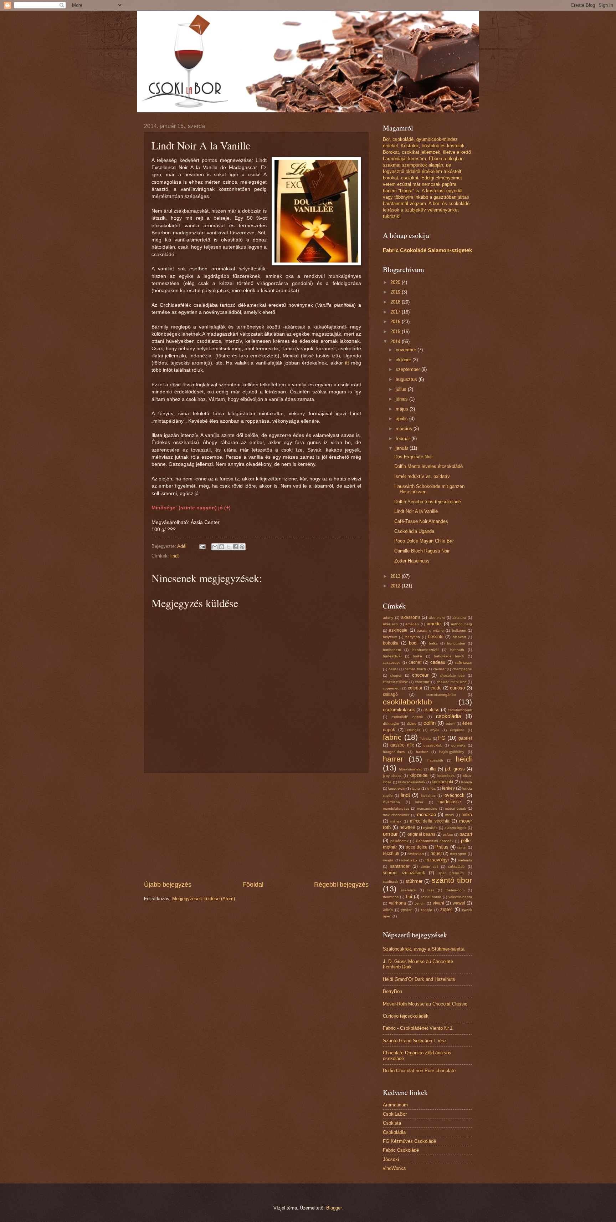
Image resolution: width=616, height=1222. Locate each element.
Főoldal (252, 884)
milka (467, 815)
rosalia (388, 860)
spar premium (451, 873)
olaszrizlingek (455, 828)
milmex (395, 821)
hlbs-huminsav (410, 769)
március (405, 428)
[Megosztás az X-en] (228, 546)
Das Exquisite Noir (413, 456)
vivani (438, 903)
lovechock (453, 795)
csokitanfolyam (460, 710)
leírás (431, 788)
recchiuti (391, 853)
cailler (393, 669)
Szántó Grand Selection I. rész (415, 1040)
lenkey (448, 788)
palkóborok (399, 841)
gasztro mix (402, 745)
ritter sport (458, 854)
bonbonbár (456, 643)
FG (442, 738)
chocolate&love (395, 682)
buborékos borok (449, 656)
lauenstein (396, 788)
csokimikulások (399, 709)
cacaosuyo (392, 663)
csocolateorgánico (441, 695)
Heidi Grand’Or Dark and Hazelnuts (419, 979)
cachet (415, 662)
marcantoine (427, 808)
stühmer (414, 881)
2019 (396, 292)
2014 (396, 341)
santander (400, 866)
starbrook (390, 882)
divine (411, 723)
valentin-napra (460, 897)
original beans (421, 834)
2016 (396, 321)
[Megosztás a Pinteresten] (242, 546)
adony (388, 618)
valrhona (397, 903)
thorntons (391, 897)
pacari (466, 834)
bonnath (457, 650)
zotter (446, 909)
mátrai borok (455, 808)
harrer (393, 759)
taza (431, 890)
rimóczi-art (415, 854)
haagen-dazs (394, 752)
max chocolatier (396, 815)
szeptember (408, 369)
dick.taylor (391, 723)
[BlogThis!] (221, 546)
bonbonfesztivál (425, 650)
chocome (422, 682)
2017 (396, 312)
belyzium (390, 637)
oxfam (448, 834)
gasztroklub (432, 745)
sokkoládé (456, 867)
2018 (396, 302)
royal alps (409, 860)
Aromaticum (395, 1105)
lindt (174, 556)
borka (417, 656)
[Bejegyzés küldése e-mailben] (202, 546)
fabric (392, 737)
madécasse (449, 802)
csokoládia (448, 716)
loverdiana (391, 802)
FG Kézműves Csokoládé (409, 1141)
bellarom (459, 630)
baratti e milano (430, 630)
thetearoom (455, 890)
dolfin (429, 723)
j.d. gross (454, 769)
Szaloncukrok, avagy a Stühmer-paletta (423, 949)
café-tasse (463, 663)
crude (436, 688)
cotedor (415, 688)
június (402, 399)
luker (419, 802)
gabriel (465, 738)
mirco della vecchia (430, 821)
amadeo (412, 624)
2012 (396, 586)
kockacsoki (442, 782)
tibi (409, 896)
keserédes (446, 776)
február (403, 438)
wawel (459, 903)
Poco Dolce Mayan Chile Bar (424, 541)
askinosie (398, 630)
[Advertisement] (256, 826)
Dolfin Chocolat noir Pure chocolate (419, 1070)
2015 (396, 331)
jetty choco (392, 776)
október (404, 359)
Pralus (441, 847)
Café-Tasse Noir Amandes (421, 521)
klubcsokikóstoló (411, 782)
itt (347, 363)
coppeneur (392, 688)
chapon (396, 675)
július (402, 389)
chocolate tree (452, 675)
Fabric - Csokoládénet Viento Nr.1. (418, 1028)
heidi (464, 759)
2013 (396, 576)
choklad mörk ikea (452, 682)
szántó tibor (452, 880)
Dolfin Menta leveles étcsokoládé (428, 466)
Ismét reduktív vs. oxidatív (422, 476)
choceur (420, 675)
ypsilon (406, 910)
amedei (434, 623)
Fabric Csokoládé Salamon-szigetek (427, 250)
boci (413, 643)
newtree (407, 827)
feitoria (425, 738)
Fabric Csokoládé (401, 1150)
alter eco (390, 624)
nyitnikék (430, 828)
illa (433, 769)
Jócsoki (391, 1159)
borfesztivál (392, 656)
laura (416, 788)
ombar (390, 834)
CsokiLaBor (395, 1114)
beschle (435, 637)
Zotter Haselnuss (412, 561)
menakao (426, 814)
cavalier (439, 669)
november (406, 349)
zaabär (426, 910)
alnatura (459, 618)
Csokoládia (394, 1132)
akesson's (410, 617)
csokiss (431, 709)
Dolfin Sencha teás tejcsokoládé (427, 501)
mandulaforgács (396, 808)
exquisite (457, 730)
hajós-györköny (451, 752)
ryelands (465, 860)
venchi (420, 903)
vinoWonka (394, 1168)
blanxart (459, 637)
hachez (422, 752)
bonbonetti (392, 650)
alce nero (437, 618)
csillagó (390, 694)
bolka (433, 643)
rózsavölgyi (437, 859)
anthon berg (461, 624)
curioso (457, 688)
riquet (436, 853)
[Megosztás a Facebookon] (235, 546)
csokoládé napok (407, 717)
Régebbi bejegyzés (341, 884)
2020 (396, 282)
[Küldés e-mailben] (215, 546)
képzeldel (419, 775)
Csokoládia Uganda (414, 531)
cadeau (437, 662)
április (402, 418)
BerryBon (392, 991)
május (403, 409)
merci (449, 815)
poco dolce (416, 847)
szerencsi (408, 890)
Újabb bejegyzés (167, 884)
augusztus (407, 379)
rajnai (461, 847)
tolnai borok (431, 897)
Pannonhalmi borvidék (434, 841)
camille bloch (415, 669)
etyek (434, 730)
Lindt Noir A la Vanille (416, 511)
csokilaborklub (407, 702)
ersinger (413, 730)
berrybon (412, 637)
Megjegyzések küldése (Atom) (203, 898)
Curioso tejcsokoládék (405, 1016)
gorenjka (458, 745)
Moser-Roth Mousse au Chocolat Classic (425, 1004)
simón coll (429, 867)
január (403, 448)
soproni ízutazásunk (404, 873)
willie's (388, 910)
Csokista (392, 1123)
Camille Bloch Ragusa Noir (422, 551)
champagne (462, 669)
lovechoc (428, 796)
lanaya (466, 782)
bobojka (391, 643)
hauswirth (435, 760)
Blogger (334, 1208)
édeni (450, 723)
